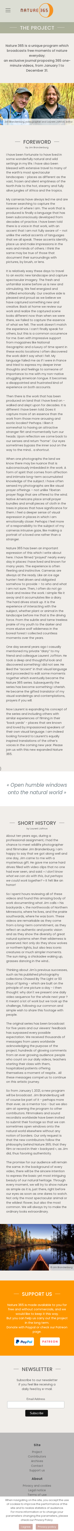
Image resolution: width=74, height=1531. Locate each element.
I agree (26, 1527)
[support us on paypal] (24, 1341)
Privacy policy (47, 1527)
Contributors (37, 1456)
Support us (37, 1470)
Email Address (36, 1399)
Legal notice (37, 1490)
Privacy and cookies (37, 1486)
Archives (37, 1461)
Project (37, 1452)
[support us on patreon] (50, 1341)
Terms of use (37, 1495)
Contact (37, 1466)
